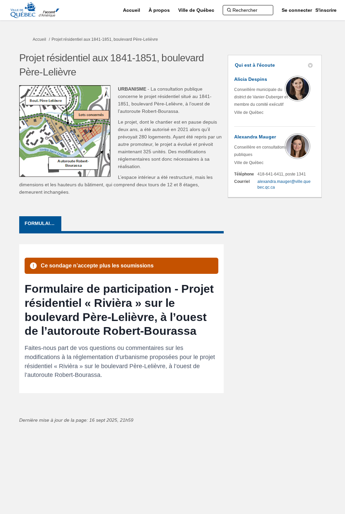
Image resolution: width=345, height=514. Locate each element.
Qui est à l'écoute (255, 65)
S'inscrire (326, 10)
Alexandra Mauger (255, 136)
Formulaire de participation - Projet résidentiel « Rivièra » (43, 223)
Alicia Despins (250, 79)
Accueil (39, 39)
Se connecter (297, 10)
